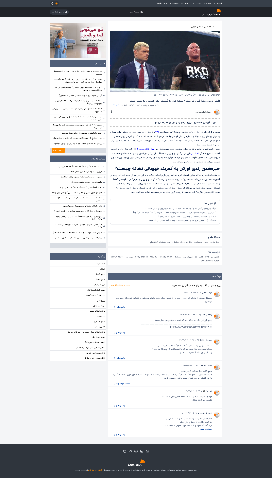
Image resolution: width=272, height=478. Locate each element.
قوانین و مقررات (95, 470)
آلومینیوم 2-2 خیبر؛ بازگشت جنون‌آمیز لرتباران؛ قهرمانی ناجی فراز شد (78, 118)
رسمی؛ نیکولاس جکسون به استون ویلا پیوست (82, 133)
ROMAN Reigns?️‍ (204, 340)
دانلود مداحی (99, 321)
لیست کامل (58, 150)
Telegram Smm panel (95, 342)
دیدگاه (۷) (117, 105)
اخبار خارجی (196, 26)
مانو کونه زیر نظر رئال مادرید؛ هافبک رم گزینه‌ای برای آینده (77, 192)
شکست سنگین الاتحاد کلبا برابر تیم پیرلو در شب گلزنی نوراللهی (79, 199)
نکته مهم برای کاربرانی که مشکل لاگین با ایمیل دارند (80, 166)
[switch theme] (54, 3)
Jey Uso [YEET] (205, 314)
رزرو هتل (101, 300)
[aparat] (147, 451)
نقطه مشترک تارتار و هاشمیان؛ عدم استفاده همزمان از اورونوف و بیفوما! (78, 102)
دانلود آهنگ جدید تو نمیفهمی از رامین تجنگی (82, 206)
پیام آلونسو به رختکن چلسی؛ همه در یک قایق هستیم (78, 238)
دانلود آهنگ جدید (97, 311)
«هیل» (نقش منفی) (146, 149)
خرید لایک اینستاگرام (96, 290)
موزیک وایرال (99, 285)
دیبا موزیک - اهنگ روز (95, 295)
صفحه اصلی (134, 12)
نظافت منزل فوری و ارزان (94, 358)
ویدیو (187, 3)
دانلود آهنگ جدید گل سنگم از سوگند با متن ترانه (81, 187)
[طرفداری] (193, 12)
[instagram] (124, 451)
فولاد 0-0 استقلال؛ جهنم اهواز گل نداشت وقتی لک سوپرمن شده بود (77, 110)
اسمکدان (195, 153)
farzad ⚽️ (207, 391)
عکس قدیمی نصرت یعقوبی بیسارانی (86, 182)
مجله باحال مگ (98, 337)
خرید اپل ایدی (99, 306)
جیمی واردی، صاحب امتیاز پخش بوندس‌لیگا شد (81, 177)
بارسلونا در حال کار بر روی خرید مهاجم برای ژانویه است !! (78, 211)
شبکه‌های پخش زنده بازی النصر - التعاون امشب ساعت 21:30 (79, 226)
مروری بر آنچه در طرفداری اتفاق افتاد (86, 171)
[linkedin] (141, 451)
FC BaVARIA (206, 365)
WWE (157, 132)
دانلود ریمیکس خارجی (95, 353)
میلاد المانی (207, 292)
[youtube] (136, 451)
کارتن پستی (99, 326)
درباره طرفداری (162, 3)
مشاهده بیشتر (205, 429)
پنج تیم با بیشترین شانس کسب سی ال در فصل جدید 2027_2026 (79, 218)
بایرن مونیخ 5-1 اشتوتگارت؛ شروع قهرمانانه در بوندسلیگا (77, 138)
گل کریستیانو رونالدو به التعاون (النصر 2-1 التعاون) (80, 95)
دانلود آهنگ (100, 264)
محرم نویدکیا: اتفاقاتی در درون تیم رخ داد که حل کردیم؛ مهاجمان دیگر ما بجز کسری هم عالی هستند (78, 81)
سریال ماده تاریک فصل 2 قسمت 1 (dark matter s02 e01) (77, 232)
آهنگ (102, 269)
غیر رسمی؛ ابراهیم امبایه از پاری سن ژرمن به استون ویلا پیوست (78, 72)
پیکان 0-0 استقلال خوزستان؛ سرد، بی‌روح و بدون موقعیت (77, 143)
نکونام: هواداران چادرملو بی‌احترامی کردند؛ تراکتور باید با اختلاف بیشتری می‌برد (78, 89)
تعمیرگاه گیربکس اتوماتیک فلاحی (90, 347)
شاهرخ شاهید (206, 413)
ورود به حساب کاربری (120, 285)
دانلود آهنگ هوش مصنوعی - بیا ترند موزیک (86, 332)
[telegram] (130, 451)
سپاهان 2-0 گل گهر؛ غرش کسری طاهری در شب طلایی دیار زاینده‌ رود (77, 126)
